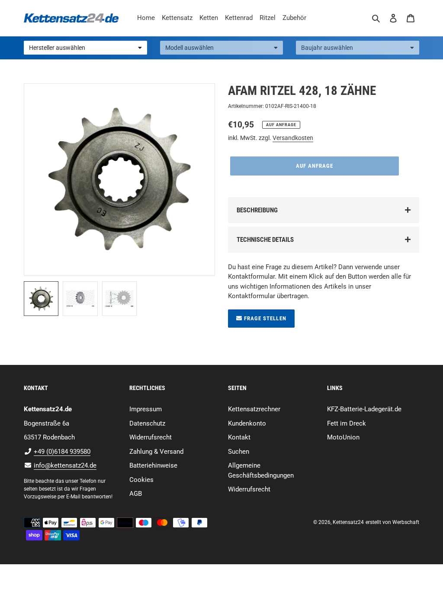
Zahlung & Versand (156, 451)
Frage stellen (264, 318)
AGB (135, 494)
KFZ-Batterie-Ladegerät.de (364, 409)
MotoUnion (343, 437)
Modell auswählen (189, 47)
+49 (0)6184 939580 (62, 451)
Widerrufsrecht (150, 437)
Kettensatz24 (348, 522)
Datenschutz (147, 423)
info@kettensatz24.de (65, 465)
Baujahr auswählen (327, 47)
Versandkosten (293, 137)
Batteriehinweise (153, 465)
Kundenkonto (247, 423)
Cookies (141, 480)
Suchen (238, 451)
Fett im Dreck (346, 423)
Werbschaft (405, 522)
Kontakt (239, 437)
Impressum (145, 409)
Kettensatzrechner (254, 409)
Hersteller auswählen (57, 47)
